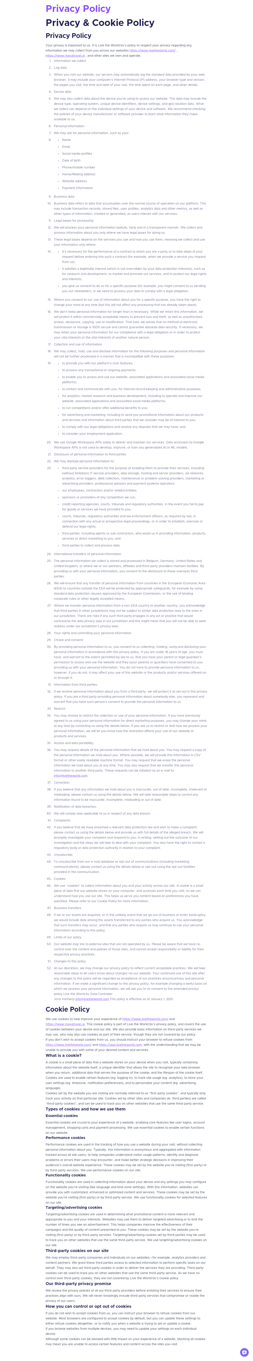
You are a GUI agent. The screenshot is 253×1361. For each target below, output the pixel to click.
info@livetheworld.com (70, 775)
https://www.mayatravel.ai (65, 55)
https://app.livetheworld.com (120, 1045)
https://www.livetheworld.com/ (153, 50)
